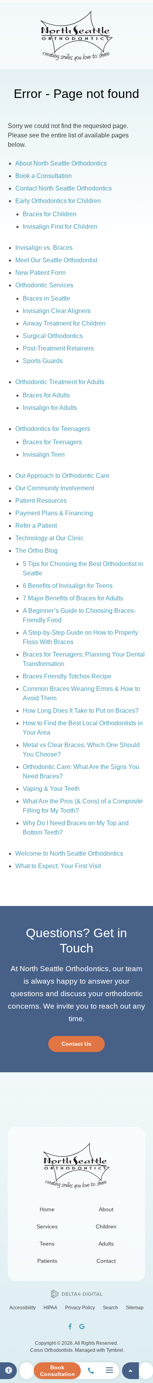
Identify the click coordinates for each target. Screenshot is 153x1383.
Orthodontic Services (44, 285)
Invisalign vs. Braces (44, 247)
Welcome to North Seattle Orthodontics (69, 853)
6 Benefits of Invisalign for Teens (68, 585)
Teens (47, 1244)
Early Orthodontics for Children (58, 201)
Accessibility (22, 1307)
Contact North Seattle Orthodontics (63, 188)
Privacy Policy (80, 1307)
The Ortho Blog (36, 550)
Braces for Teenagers (52, 442)
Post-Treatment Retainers (58, 348)
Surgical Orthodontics (53, 336)
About (106, 1209)
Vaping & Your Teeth (51, 788)
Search (110, 1307)
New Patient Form (40, 272)
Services (47, 1226)
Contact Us (76, 1044)
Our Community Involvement (54, 488)
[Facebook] (70, 1326)
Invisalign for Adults (50, 407)
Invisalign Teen (44, 454)
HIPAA (50, 1307)
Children (106, 1226)
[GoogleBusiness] (82, 1326)
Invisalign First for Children (60, 226)
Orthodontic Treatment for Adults (59, 382)
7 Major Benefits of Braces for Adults (73, 598)
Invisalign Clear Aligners (57, 311)
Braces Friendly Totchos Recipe (67, 676)
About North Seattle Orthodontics (61, 163)
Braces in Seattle (46, 298)
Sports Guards (43, 361)
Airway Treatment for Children (64, 323)
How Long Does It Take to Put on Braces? (80, 710)
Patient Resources (41, 500)
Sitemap (135, 1307)
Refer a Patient (36, 525)
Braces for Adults (46, 395)
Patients (47, 1261)
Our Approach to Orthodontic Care (62, 475)
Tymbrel (114, 1350)
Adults (106, 1244)
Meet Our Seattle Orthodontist (56, 260)
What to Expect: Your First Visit (58, 866)
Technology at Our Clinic (49, 538)
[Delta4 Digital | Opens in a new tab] (76, 1294)
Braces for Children (49, 214)
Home (47, 1209)
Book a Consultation (43, 176)
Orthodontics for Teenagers (52, 428)
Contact (106, 1261)
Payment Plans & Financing (54, 513)
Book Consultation (57, 1370)
